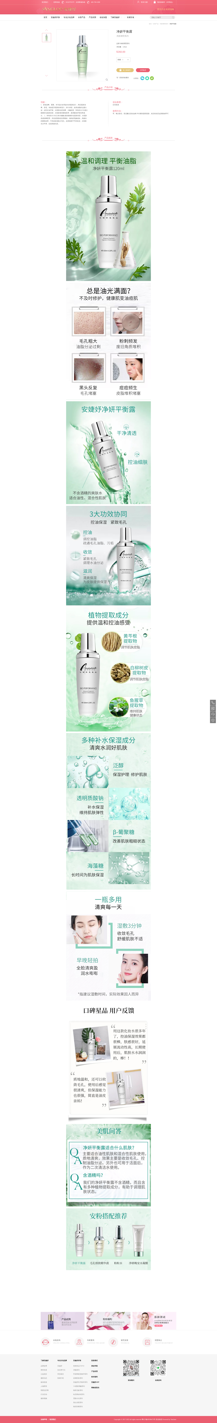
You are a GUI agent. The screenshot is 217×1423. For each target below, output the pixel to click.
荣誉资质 (44, 1370)
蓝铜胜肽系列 (78, 1378)
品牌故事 (44, 1366)
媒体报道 (44, 1382)
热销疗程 (60, 1378)
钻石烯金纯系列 (78, 1394)
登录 (142, 2)
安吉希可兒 (61, 1370)
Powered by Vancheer (169, 1419)
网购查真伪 (95, 1387)
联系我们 (45, 2)
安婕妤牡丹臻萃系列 (80, 1382)
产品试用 (92, 17)
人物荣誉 (44, 1386)
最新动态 (44, 1378)
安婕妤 (59, 1366)
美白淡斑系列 (78, 1402)
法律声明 (44, 1419)
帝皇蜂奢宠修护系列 (80, 1374)
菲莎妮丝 (60, 1374)
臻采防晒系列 (78, 1406)
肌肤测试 (94, 1360)
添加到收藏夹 (124, 77)
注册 (146, 2)
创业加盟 (103, 17)
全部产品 (81, 17)
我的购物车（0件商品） (165, 2)
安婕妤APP (95, 1382)
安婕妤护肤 (55, 17)
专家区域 (130, 17)
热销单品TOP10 (78, 1366)
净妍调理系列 (164, 24)
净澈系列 (76, 1370)
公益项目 (44, 1374)
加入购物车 (127, 70)
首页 (45, 17)
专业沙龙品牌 (69, 17)
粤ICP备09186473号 (148, 1419)
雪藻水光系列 (78, 1398)
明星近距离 (45, 1390)
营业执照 (159, 1419)
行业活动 (44, 1394)
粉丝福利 (94, 1377)
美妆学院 (94, 1366)
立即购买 (143, 70)
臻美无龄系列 (78, 1390)
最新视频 (44, 1398)
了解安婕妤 (115, 17)
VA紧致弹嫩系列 (79, 1386)
